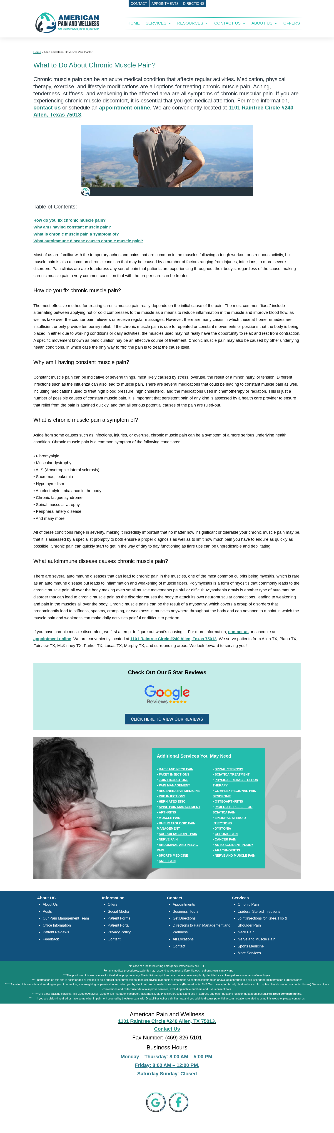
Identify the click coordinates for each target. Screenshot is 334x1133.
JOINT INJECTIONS (173, 780)
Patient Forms (119, 918)
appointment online (124, 107)
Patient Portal (119, 925)
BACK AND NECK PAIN (176, 769)
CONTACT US (227, 23)
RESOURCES (190, 23)
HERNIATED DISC (172, 801)
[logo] (67, 22)
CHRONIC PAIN (226, 834)
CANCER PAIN (225, 839)
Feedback (51, 939)
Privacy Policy (119, 932)
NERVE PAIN (168, 839)
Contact (179, 946)
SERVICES (156, 23)
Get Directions (184, 918)
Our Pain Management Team (66, 918)
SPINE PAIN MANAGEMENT (179, 807)
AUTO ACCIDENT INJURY (234, 845)
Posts (47, 911)
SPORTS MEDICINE (173, 855)
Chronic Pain (248, 904)
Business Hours (185, 911)
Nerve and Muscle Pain (256, 939)
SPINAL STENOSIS (229, 769)
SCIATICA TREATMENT (232, 774)
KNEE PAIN (167, 861)
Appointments (184, 904)
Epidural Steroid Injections (259, 911)
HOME (133, 23)
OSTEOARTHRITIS (229, 801)
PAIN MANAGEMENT (174, 785)
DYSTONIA (223, 828)
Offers (112, 904)
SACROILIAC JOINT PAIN (178, 834)
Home (37, 52)
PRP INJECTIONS (172, 796)
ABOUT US (262, 23)
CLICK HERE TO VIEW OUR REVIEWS (167, 719)
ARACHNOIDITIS (227, 850)
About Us (50, 904)
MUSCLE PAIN (169, 818)
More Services (249, 953)
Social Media (118, 911)
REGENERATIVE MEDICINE (179, 791)
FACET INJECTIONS (174, 774)
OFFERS (291, 23)
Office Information (57, 925)
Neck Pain (246, 932)
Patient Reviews (56, 932)
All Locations (183, 939)
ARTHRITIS (167, 812)
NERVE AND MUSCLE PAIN (235, 855)
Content (114, 939)
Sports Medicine (251, 946)
